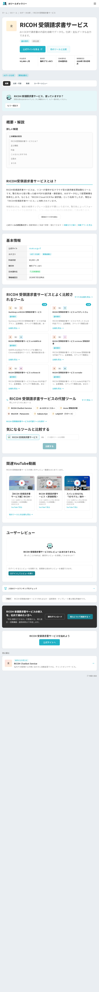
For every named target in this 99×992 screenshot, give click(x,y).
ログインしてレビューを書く (22, 573)
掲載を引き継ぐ (70, 225)
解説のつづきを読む (49, 217)
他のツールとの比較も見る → (21, 514)
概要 (6, 83)
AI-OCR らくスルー (46, 408)
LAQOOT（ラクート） (63, 413)
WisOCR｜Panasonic (18, 413)
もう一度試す (12, 105)
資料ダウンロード (55, 616)
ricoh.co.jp (34, 248)
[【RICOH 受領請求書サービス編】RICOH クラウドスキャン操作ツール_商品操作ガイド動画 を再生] (22, 483)
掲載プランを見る (85, 225)
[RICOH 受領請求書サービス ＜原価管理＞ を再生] (49, 483)
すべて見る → (87, 400)
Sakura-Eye (41, 413)
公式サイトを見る (31, 49)
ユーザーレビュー (40, 83)
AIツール (13, 12)
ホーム (4, 12)
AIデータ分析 (25, 12)
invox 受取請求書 (69, 408)
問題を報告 (93, 676)
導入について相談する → (80, 616)
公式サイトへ (49, 642)
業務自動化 (22, 75)
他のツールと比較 (58, 49)
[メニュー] (95, 4)
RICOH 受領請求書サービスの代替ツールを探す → (26, 421)
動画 (27, 83)
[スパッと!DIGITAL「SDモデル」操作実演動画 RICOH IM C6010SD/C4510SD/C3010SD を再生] (77, 483)
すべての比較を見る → (84, 297)
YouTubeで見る (16, 507)
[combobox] (62, 437)
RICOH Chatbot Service (20, 408)
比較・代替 (17, 83)
